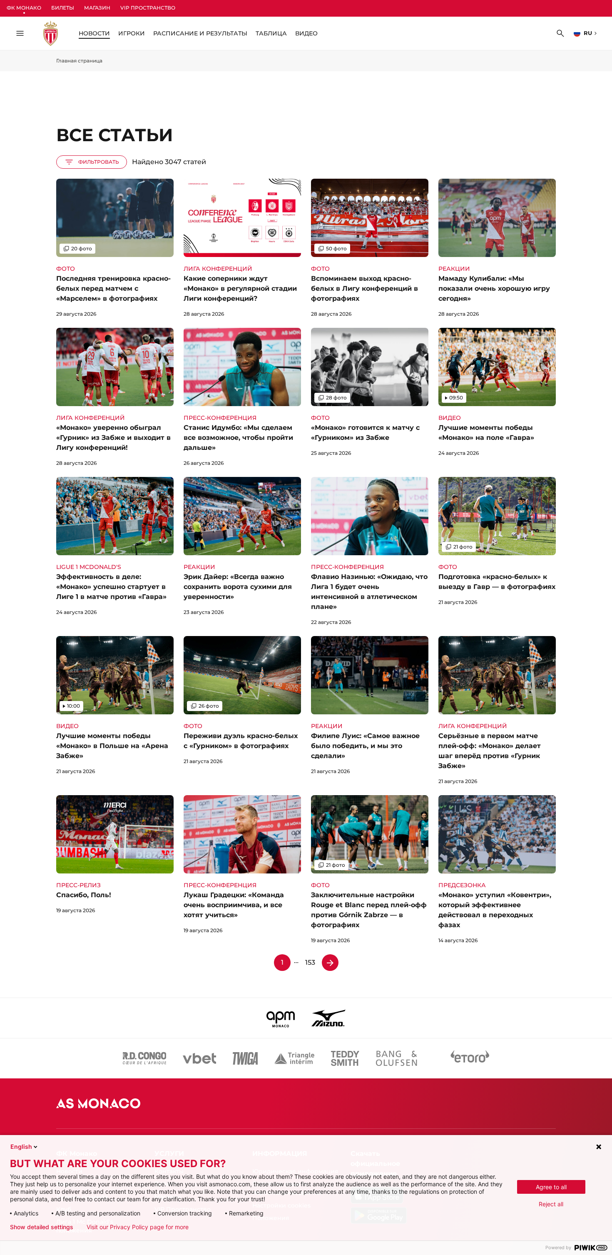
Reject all (551, 1204)
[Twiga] (245, 1058)
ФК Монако (24, 8)
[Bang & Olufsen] (396, 1058)
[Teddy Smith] (345, 1058)
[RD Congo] (145, 1058)
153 (310, 962)
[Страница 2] (330, 962)
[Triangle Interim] (294, 1058)
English (21, 1146)
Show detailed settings (41, 1227)
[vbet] (199, 1058)
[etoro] (470, 1058)
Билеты (62, 8)
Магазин (97, 8)
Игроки (131, 33)
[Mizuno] (328, 1018)
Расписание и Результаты (200, 33)
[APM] (280, 1018)
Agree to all (551, 1186)
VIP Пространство (147, 8)
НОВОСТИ (94, 33)
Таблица (271, 33)
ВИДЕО (306, 33)
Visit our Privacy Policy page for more (138, 1227)
